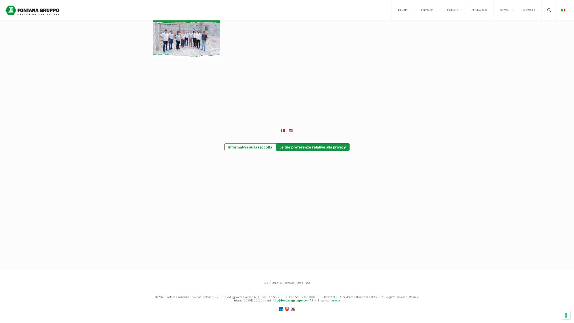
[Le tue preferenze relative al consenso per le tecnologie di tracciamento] (566, 315)
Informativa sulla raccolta (250, 147)
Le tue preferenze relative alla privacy (312, 147)
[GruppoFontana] (32, 10)
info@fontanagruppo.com (291, 300)
